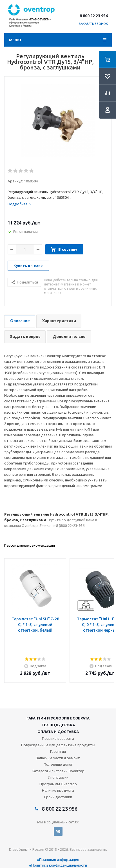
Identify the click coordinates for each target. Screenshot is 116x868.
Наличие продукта (58, 790)
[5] (31, 171)
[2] (15, 171)
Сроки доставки (58, 797)
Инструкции (58, 777)
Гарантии (58, 751)
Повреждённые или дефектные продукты (58, 745)
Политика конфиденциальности (59, 865)
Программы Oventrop (58, 784)
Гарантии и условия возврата (58, 718)
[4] (26, 171)
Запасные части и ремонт (58, 758)
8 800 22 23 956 (94, 16)
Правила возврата (58, 738)
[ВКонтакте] (58, 831)
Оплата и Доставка (58, 732)
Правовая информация (59, 860)
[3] (21, 171)
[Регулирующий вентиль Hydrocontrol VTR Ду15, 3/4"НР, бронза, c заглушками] (58, 120)
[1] (10, 171)
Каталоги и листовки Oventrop (58, 771)
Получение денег (58, 764)
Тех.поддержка (58, 725)
